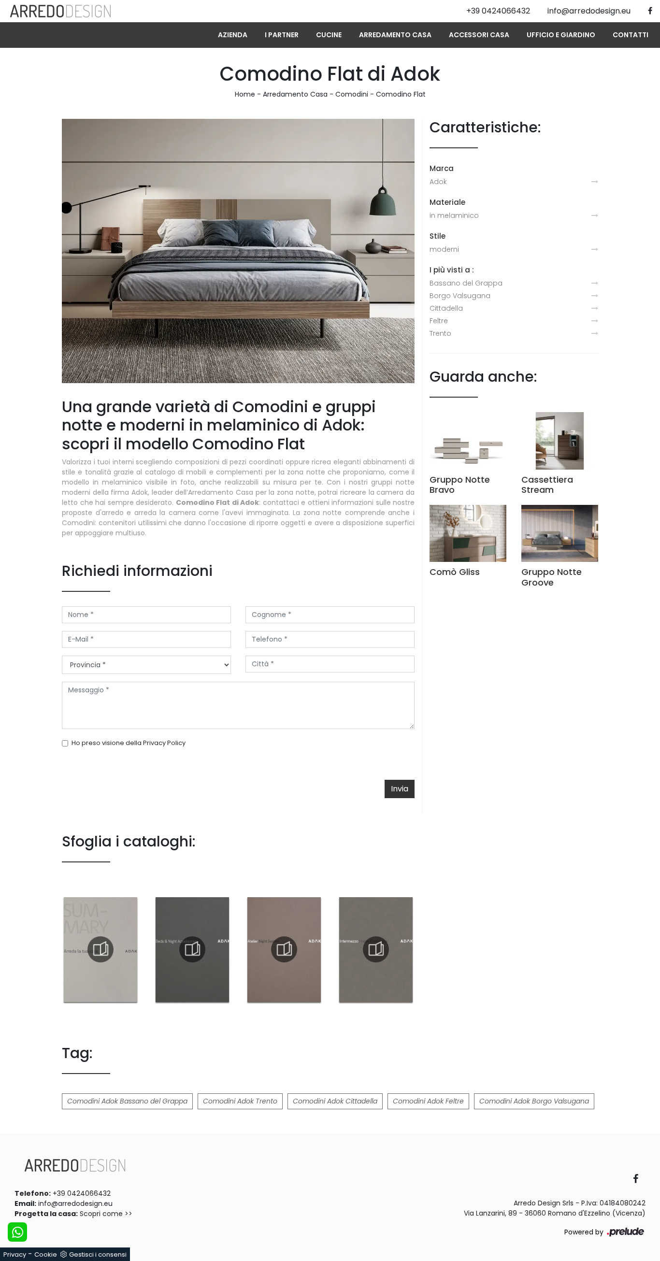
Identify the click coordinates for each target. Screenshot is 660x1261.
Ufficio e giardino (561, 35)
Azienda (232, 35)
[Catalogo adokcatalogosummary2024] (100, 949)
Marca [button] (442, 168)
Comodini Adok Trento (240, 1101)
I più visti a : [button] (452, 270)
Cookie (45, 1254)
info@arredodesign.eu (75, 1203)
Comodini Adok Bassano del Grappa (127, 1101)
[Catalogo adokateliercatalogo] (284, 949)
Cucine (329, 35)
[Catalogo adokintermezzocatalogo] (376, 949)
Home (245, 94)
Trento (440, 333)
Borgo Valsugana (460, 296)
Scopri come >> (106, 1213)
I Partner (282, 35)
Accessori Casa (479, 35)
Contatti (630, 35)
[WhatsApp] (17, 1232)
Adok (438, 181)
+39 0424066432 (82, 1193)
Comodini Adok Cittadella (335, 1101)
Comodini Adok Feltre (428, 1101)
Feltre (439, 321)
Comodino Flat (401, 94)
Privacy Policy (164, 742)
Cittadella (446, 308)
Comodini (351, 94)
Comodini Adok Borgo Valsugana (534, 1101)
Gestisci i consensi (98, 1254)
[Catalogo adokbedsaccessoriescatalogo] (192, 949)
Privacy (14, 1254)
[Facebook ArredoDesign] (639, 1179)
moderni (444, 249)
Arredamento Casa (395, 35)
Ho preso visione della (129, 742)
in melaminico (454, 215)
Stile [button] (437, 236)
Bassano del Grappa (466, 283)
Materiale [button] (447, 202)
